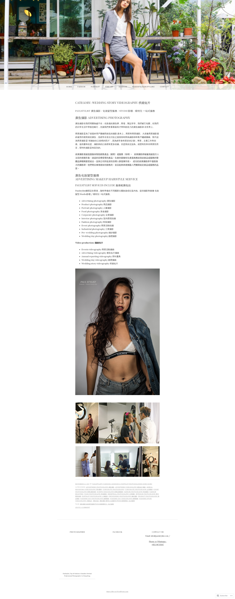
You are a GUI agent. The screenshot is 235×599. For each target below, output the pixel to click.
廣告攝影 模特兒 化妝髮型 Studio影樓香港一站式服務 (117, 501)
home (69, 87)
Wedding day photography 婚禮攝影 (94, 498)
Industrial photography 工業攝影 (121, 494)
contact (164, 87)
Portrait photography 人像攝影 (95, 496)
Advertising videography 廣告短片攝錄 (130, 487)
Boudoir (123, 87)
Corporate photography (113, 489)
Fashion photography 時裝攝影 (136, 492)
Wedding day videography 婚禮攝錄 (124, 498)
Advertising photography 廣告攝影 (100, 487)
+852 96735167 (158, 544)
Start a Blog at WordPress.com (117, 591)
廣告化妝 (96, 501)
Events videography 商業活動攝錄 (110, 492)
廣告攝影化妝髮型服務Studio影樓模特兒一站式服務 (97, 504)
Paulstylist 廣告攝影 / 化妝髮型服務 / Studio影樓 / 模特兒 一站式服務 (115, 110)
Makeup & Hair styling (143, 87)
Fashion (81, 87)
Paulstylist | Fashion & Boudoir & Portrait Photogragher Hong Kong (122, 484)
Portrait (95, 87)
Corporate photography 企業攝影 (139, 489)
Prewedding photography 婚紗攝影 (123, 496)
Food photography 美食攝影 (95, 494)
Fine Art (109, 87)
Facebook (117, 532)
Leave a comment (82, 507)
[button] (87, 423)
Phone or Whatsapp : (157, 541)
